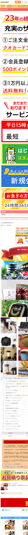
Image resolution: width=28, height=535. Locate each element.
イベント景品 (10, 8)
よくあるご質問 (15, 465)
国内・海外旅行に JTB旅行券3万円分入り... (10, 529)
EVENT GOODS (4, 8)
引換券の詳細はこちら (10, 463)
